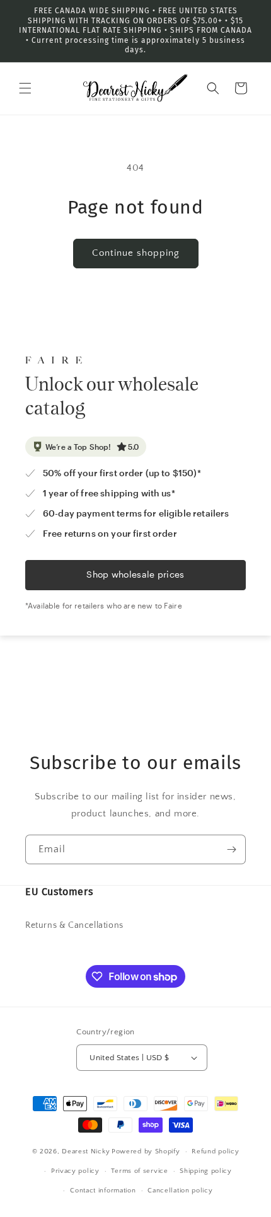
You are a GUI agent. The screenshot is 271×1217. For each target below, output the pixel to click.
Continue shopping (136, 253)
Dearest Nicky (86, 1151)
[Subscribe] (231, 849)
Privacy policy (75, 1171)
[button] (25, 88)
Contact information (103, 1190)
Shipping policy (206, 1171)
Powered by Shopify (146, 1151)
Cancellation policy (179, 1190)
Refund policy (215, 1151)
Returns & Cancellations (74, 925)
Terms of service (139, 1171)
